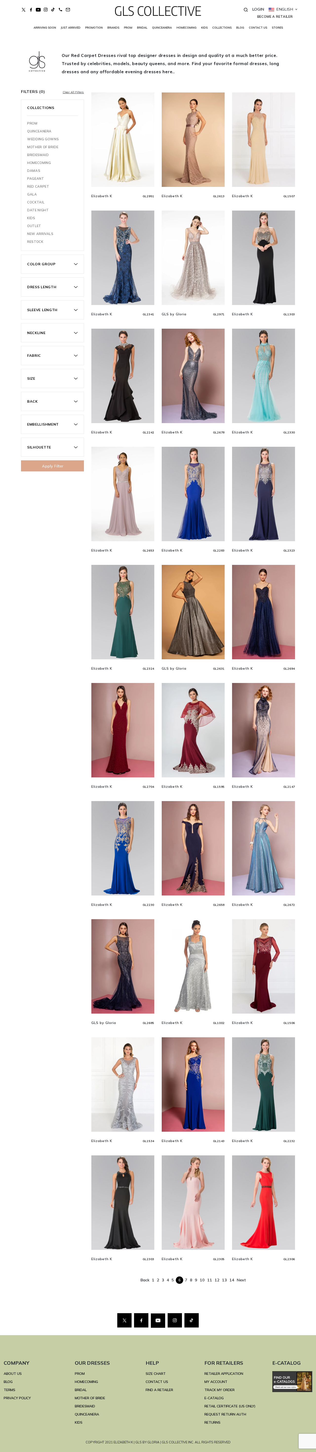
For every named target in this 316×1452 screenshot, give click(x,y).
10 (202, 1279)
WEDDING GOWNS (43, 139)
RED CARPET (38, 186)
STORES (277, 27)
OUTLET (34, 226)
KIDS (204, 27)
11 (209, 1279)
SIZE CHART (156, 1373)
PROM (128, 27)
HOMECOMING (187, 27)
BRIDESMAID (38, 155)
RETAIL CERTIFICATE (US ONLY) (230, 1406)
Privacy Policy (17, 1398)
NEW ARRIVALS (40, 234)
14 (231, 1279)
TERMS (9, 1390)
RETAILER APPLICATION (223, 1373)
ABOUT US (13, 1373)
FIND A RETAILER (159, 1390)
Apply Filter (52, 466)
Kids (31, 218)
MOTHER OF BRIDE (43, 147)
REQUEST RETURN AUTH (225, 1414)
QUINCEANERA (162, 27)
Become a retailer (275, 16)
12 (217, 1279)
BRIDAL (81, 1390)
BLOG (240, 27)
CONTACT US (258, 27)
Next (241, 1279)
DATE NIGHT (38, 210)
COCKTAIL (35, 202)
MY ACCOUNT (215, 1382)
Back (144, 1279)
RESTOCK (35, 242)
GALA (32, 194)
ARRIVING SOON (45, 27)
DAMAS (33, 171)
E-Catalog (214, 1398)
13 (224, 1279)
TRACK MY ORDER (219, 1390)
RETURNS (212, 1422)
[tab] (52, 264)
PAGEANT (35, 178)
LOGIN (258, 9)
